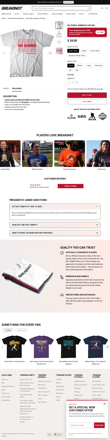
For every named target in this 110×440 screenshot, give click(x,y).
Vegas (58, 397)
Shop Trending (68, 2)
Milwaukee (41, 385)
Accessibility (6, 400)
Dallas (58, 400)
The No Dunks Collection (16, 18)
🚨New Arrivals (6, 14)
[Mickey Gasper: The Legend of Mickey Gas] (95, 346)
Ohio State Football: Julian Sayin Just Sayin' (28, 402)
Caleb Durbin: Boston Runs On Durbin (27, 384)
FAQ (3, 383)
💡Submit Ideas (92, 14)
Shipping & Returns (8, 386)
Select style (72, 47)
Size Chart (70, 74)
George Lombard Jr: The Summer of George (26, 419)
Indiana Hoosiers (79, 381)
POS (20, 433)
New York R (60, 390)
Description (17, 88)
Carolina (59, 379)
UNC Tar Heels (42, 395)
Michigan (77, 388)
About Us (5, 379)
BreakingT (16, 433)
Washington (78, 395)
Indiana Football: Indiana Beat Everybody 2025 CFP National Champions (28, 409)
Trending (8, 330)
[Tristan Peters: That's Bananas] (14, 346)
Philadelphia (42, 388)
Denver (76, 398)
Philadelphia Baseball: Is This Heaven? (27, 390)
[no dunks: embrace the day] (27, 53)
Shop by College (57, 14)
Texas (40, 398)
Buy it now (87, 101)
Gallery (6, 88)
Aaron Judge (96, 395)
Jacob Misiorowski (98, 385)
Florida (58, 383)
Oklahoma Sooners (44, 381)
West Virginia (42, 402)
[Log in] (102, 8)
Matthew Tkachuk (98, 392)
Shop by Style (70, 14)
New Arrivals (22, 330)
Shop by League (28, 14)
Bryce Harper (96, 381)
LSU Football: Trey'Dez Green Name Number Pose (41, 363)
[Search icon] (88, 8)
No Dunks (25, 102)
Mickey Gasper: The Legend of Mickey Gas (95, 363)
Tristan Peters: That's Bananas (14, 361)
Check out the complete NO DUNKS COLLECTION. (22, 100)
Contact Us (5, 393)
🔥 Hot (16, 14)
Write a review (70, 186)
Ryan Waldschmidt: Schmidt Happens (68, 363)
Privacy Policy (6, 397)
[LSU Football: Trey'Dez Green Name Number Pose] (41, 346)
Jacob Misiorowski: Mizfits (26, 396)
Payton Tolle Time (26, 379)
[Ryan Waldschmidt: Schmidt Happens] (68, 346)
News (3, 390)
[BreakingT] (12, 8)
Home (4, 18)
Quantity (71, 78)
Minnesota (59, 393)
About (81, 14)
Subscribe (99, 425)
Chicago (77, 392)
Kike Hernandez (97, 398)
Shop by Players (42, 14)
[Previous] (4, 53)
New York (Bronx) (44, 392)
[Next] (50, 53)
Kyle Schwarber (97, 388)
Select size (71, 61)
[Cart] (106, 8)
